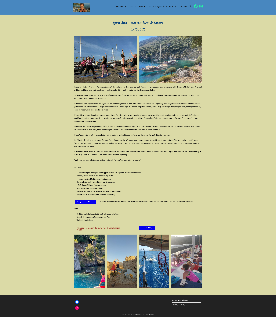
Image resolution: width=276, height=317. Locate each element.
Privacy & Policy (178, 305)
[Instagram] (77, 308)
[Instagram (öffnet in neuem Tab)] (201, 6)
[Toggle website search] (190, 6)
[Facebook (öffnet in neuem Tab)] (195, 6)
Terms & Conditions (180, 300)
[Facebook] (77, 302)
